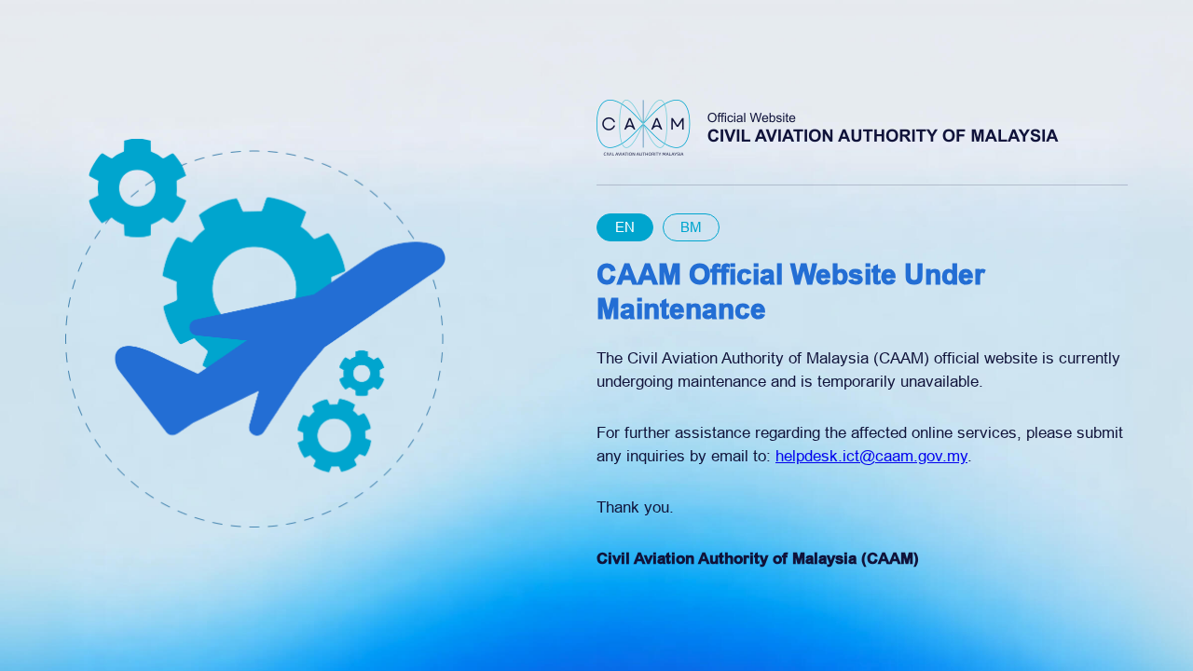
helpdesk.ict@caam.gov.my (871, 456)
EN (625, 227)
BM (691, 227)
